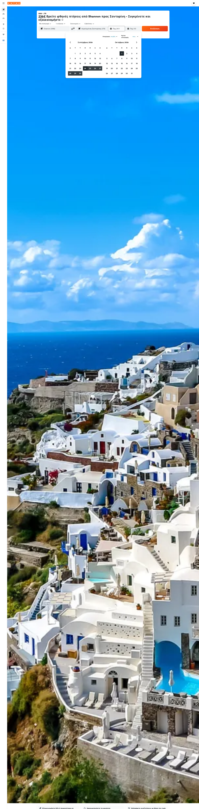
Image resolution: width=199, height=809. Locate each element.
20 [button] (100, 63)
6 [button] (100, 53)
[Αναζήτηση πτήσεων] (3, 9)
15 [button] (75, 63)
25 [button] (90, 68)
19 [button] (95, 63)
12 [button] (95, 58)
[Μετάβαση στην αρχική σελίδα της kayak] (13, 3)
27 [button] (100, 68)
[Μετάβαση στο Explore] (3, 24)
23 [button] (80, 68)
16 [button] (80, 63)
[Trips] (3, 34)
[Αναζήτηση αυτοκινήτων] (3, 18)
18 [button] (90, 63)
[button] (3, 3)
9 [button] (80, 58)
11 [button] (90, 58)
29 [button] (75, 73)
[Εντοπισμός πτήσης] (3, 28)
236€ (42, 16)
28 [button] (70, 73)
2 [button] (80, 53)
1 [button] (121, 53)
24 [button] (85, 68)
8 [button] (75, 58)
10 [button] (85, 58)
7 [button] (70, 58)
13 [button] (100, 58)
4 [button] (90, 53)
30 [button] (80, 73)
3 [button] (85, 53)
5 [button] (95, 53)
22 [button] (75, 68)
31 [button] (132, 73)
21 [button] (70, 68)
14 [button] (70, 63)
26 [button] (95, 68)
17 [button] (85, 63)
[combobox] (45, 24)
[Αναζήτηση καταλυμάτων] (3, 14)
